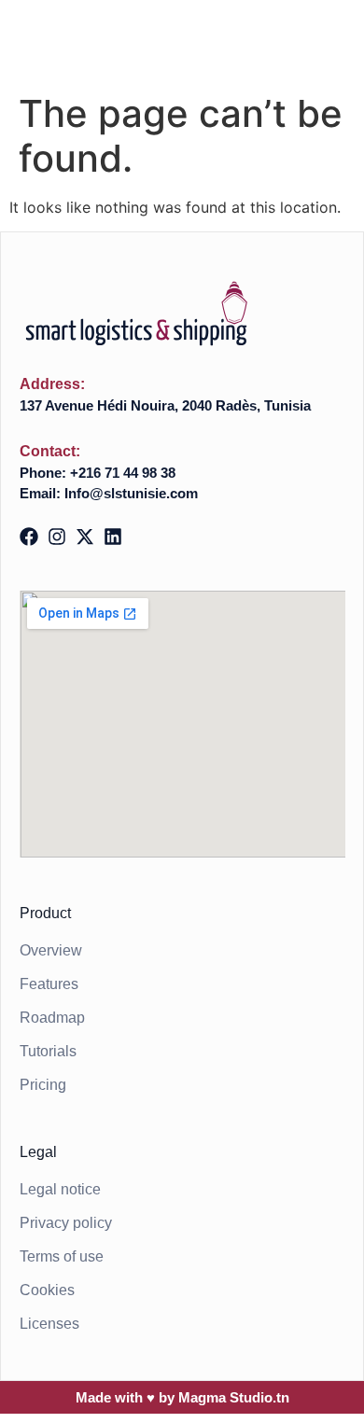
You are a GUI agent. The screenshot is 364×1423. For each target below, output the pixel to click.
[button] (326, 52)
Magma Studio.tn (233, 1397)
